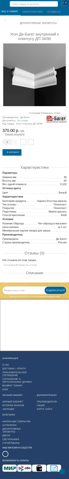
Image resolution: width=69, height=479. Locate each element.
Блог (5, 389)
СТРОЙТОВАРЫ (11, 443)
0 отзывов (34, 113)
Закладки (8, 409)
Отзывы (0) (54, 11)
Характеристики (32, 11)
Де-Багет (25, 117)
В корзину (12, 152)
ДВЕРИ (6, 435)
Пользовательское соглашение (14, 374)
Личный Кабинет (12, 402)
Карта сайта (44, 409)
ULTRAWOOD (9, 425)
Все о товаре (10, 11)
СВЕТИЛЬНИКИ (10, 439)
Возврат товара (12, 385)
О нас (5, 365)
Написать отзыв (51, 113)
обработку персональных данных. (50, 296)
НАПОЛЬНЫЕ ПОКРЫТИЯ (16, 421)
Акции (41, 405)
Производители (47, 402)
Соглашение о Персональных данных (17, 380)
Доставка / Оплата (14, 368)
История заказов (13, 405)
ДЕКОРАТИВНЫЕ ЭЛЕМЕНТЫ (11, 430)
